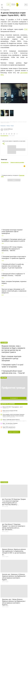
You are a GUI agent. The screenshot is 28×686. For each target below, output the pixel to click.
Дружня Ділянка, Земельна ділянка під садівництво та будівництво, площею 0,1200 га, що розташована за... (14, 552)
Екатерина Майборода (8, 129)
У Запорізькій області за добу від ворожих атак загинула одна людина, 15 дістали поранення (13, 266)
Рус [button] (26, 4)
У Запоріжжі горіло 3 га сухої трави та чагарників (12, 366)
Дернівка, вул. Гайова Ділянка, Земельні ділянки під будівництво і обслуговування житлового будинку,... (14, 602)
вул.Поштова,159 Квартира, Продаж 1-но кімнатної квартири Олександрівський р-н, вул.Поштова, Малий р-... (14, 501)
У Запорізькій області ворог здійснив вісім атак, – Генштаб (13, 372)
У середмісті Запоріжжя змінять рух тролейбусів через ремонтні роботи (13, 240)
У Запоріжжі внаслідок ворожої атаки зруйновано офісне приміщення (12, 231)
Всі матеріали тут (14, 398)
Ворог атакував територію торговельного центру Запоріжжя (11, 358)
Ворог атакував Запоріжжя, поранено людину (14, 282)
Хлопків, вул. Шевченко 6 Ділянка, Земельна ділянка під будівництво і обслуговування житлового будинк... (14, 577)
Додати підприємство (14, 432)
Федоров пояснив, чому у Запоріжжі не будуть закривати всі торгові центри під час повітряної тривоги (13, 349)
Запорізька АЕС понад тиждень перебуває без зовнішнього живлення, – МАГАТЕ (12, 248)
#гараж (12, 125)
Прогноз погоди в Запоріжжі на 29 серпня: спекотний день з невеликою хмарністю (14, 291)
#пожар (8, 125)
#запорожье (3, 125)
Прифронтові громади (13, 387)
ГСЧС (25, 29)
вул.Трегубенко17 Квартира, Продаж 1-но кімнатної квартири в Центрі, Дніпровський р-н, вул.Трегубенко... (13, 527)
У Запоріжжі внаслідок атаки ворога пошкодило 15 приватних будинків (14, 257)
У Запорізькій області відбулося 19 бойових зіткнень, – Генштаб (13, 274)
